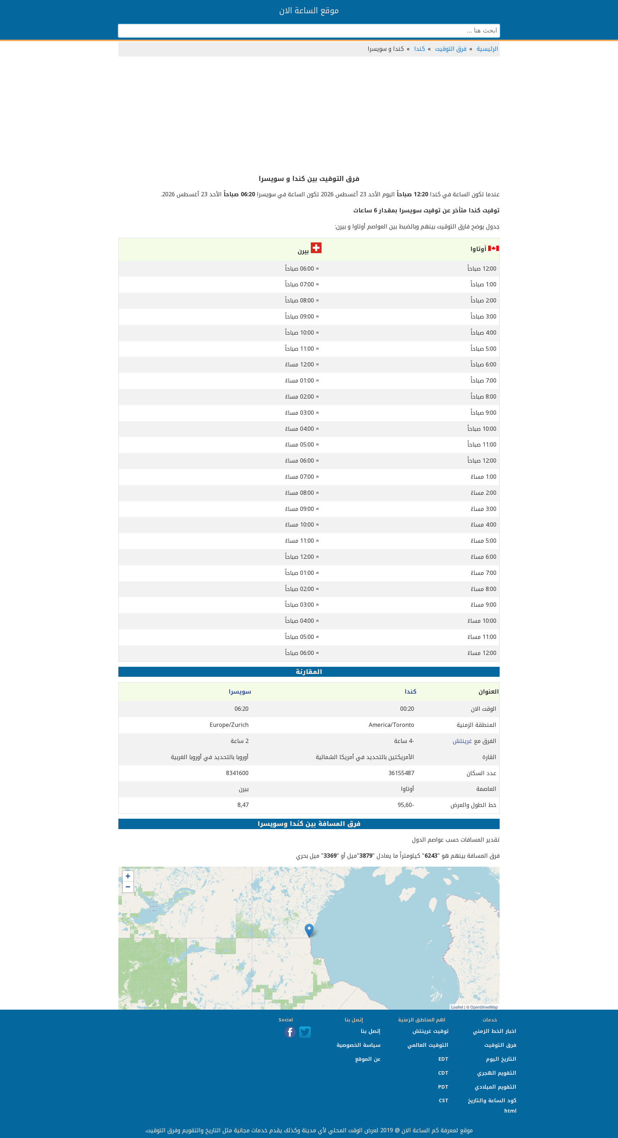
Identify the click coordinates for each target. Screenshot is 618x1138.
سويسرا (240, 691)
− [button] (128, 886)
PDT (443, 1087)
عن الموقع (368, 1059)
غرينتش (462, 741)
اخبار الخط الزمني (494, 1031)
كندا (419, 48)
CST (443, 1100)
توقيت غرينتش (430, 1031)
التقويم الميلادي (495, 1087)
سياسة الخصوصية (359, 1045)
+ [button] (128, 876)
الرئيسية (487, 48)
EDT (443, 1059)
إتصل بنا (371, 1031)
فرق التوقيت (450, 48)
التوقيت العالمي (427, 1045)
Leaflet (457, 1007)
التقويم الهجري (496, 1073)
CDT (443, 1073)
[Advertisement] (309, 116)
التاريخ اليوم (501, 1059)
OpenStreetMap (484, 1007)
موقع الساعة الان (309, 10)
